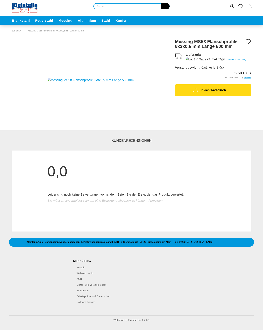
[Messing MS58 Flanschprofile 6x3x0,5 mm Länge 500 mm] (91, 80)
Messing (65, 20)
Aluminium (87, 20)
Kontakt (81, 267)
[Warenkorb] (249, 6)
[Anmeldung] (231, 6)
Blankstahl (21, 20)
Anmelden (155, 200)
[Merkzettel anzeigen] (240, 6)
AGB (79, 278)
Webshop (118, 320)
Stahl (105, 20)
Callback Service (86, 302)
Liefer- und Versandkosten (91, 284)
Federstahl (44, 20)
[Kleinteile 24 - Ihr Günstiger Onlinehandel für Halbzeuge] (26, 8)
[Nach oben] (253, 325)
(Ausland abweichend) (236, 59)
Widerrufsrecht (85, 273)
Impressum (83, 290)
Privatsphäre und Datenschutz (94, 296)
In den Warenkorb (213, 90)
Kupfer (121, 20)
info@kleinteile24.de (225, 242)
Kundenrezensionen (131, 140)
